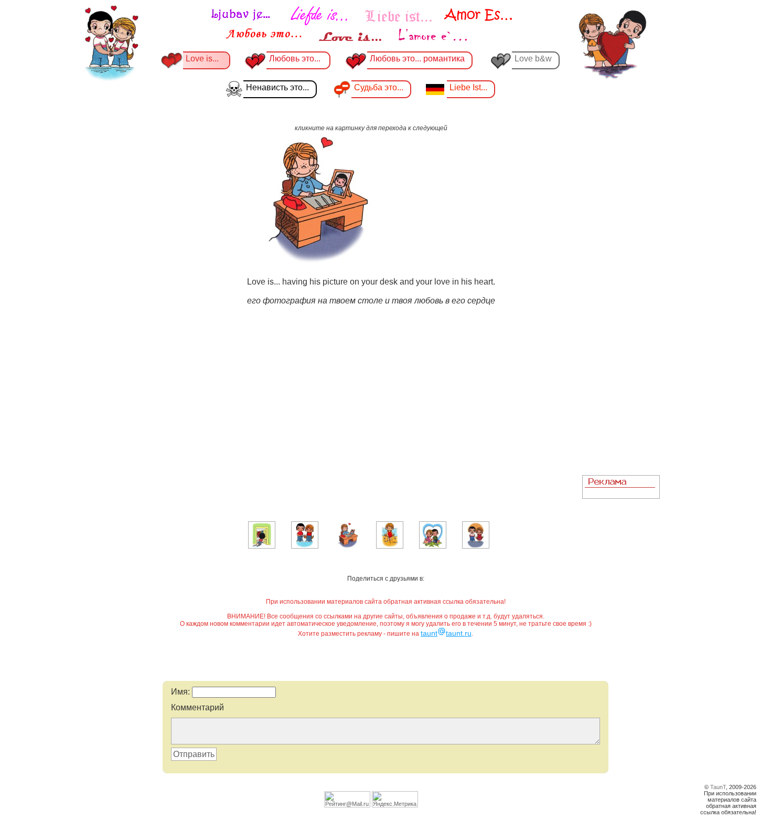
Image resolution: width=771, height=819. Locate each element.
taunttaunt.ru (446, 633)
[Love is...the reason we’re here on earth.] (432, 546)
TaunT (718, 787)
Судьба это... (378, 87)
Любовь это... (296, 58)
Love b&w (533, 58)
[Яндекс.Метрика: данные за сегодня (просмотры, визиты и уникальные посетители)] (395, 799)
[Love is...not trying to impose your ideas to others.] (475, 546)
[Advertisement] (621, 310)
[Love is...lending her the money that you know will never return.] (304, 546)
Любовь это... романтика (417, 58)
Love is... (202, 58)
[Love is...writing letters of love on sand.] (389, 546)
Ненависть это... (277, 87)
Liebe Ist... (468, 87)
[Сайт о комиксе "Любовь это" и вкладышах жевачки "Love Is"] (362, 25)
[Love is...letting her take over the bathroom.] (261, 546)
